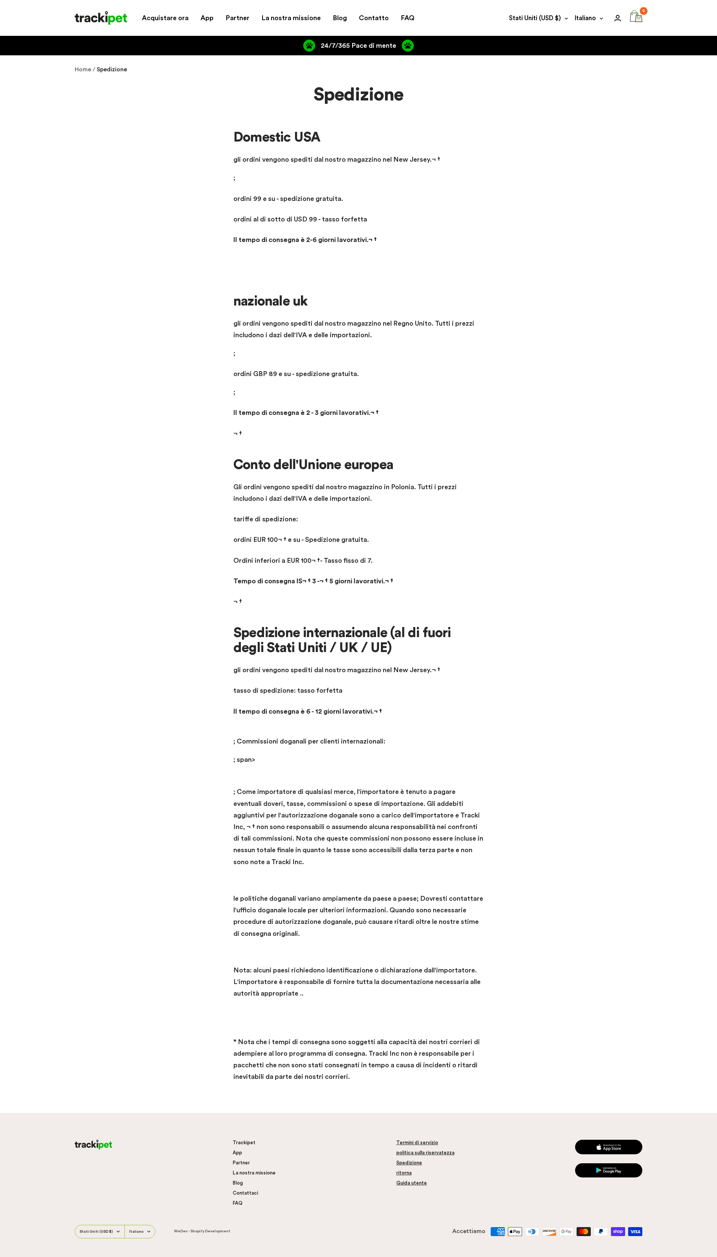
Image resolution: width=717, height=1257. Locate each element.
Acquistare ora (165, 18)
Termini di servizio (417, 1142)
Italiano (585, 18)
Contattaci (245, 1193)
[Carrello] (636, 18)
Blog (340, 18)
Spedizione (409, 1162)
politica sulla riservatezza (425, 1152)
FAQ (408, 18)
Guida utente (411, 1182)
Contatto (374, 18)
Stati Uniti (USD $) (535, 18)
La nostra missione (291, 18)
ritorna (404, 1172)
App (207, 18)
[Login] (617, 18)
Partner (237, 18)
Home (83, 69)
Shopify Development (210, 1231)
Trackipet (244, 1142)
